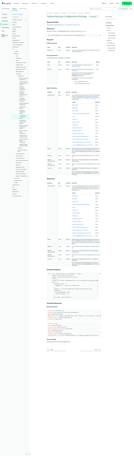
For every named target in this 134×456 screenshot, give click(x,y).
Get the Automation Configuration (23, 79)
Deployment (4, 17)
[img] (106, 19)
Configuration (88, 13)
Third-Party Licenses (16, 196)
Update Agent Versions (22, 107)
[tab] (14, 8)
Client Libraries (5, 27)
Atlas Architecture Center (5, 35)
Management (56, 13)
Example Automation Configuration (23, 104)
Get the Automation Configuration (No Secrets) (23, 83)
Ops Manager (64, 13)
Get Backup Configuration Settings (22, 112)
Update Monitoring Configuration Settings (23, 127)
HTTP (88, 72)
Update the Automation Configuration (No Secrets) (23, 94)
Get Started (127, 3)
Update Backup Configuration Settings (22, 117)
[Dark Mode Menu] (131, 9)
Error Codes (16, 178)
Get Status (20, 147)
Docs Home (49, 13)
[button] (104, 3)
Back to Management (18, 14)
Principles (16, 51)
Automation (80, 13)
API (69, 13)
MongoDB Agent (94, 96)
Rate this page (109, 16)
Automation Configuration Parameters (22, 100)
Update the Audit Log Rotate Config (23, 136)
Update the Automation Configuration (22, 88)
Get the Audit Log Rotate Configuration (23, 132)
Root (17, 55)
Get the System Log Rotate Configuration (23, 141)
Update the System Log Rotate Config (23, 145)
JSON (64, 341)
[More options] (98, 17)
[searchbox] (103, 9)
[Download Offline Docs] (26, 454)
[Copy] (100, 35)
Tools (3, 31)
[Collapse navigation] (30, 454)
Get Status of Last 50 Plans (22, 151)
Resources (74, 13)
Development (5, 21)
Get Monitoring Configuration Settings (22, 122)
